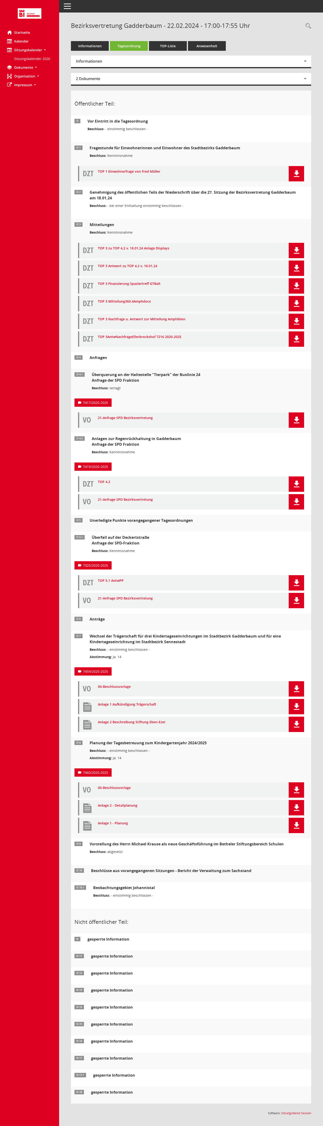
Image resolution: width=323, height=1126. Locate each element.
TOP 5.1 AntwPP (111, 581)
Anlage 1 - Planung (113, 823)
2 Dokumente (88, 78)
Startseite (22, 32)
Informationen (90, 46)
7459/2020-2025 (95, 671)
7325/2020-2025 (95, 565)
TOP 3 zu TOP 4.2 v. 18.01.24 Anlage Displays (133, 248)
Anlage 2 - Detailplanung (117, 806)
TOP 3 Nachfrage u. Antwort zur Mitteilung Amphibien (141, 319)
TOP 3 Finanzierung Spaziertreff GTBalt (129, 284)
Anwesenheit (206, 46)
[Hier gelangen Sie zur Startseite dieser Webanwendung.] (29, 13)
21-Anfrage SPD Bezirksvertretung (125, 418)
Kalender (21, 41)
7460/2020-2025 (95, 772)
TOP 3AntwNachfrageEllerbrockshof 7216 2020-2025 (139, 337)
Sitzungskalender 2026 (32, 58)
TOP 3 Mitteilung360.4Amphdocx (124, 302)
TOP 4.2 (104, 482)
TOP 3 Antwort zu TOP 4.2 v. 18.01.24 (127, 266)
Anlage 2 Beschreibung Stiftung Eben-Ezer (132, 722)
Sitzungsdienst (296, 1113)
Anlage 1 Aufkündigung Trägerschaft (127, 704)
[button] (29, 50)
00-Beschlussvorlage (114, 687)
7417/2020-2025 (95, 402)
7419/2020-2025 (95, 466)
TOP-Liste (168, 46)
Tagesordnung (129, 46)
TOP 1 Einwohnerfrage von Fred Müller (129, 172)
